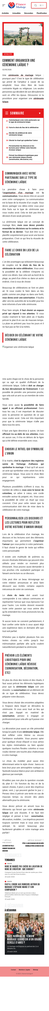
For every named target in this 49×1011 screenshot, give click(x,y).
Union (9, 863)
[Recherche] (35, 5)
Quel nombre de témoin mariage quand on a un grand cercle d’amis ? (24, 939)
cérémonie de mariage (20, 75)
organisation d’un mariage (18, 192)
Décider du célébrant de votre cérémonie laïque (20, 134)
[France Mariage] (17, 5)
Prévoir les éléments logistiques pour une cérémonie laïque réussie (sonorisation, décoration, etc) (23, 157)
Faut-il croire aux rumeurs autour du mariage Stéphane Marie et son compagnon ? (22, 887)
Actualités (8, 54)
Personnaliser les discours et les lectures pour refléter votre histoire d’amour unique (22, 148)
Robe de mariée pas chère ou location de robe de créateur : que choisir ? (23, 868)
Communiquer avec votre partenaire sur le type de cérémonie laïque (24, 121)
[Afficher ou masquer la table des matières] (32, 113)
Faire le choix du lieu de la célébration (24, 127)
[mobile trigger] (4, 5)
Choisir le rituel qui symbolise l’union (23, 140)
